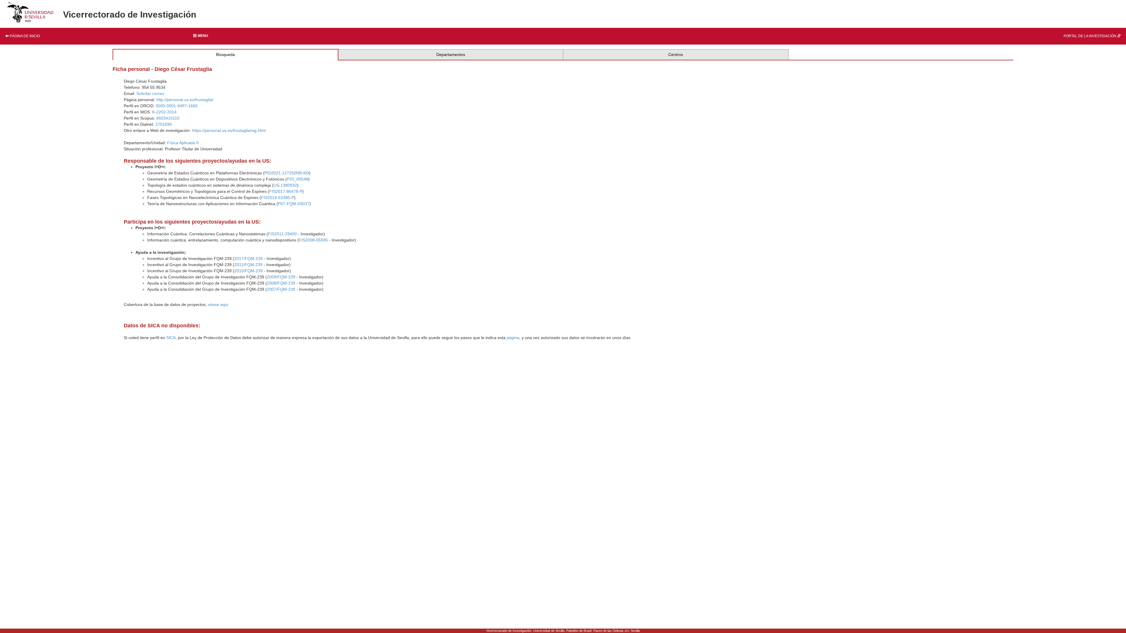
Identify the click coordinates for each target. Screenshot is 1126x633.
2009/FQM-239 (281, 277)
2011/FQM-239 (248, 264)
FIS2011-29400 (282, 234)
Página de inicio (24, 36)
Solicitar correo (150, 93)
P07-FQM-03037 (293, 203)
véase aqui (218, 304)
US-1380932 (285, 185)
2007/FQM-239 (281, 289)
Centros (675, 54)
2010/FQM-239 (248, 270)
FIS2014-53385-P (277, 197)
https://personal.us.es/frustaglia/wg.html (229, 130)
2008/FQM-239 (281, 283)
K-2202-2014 (164, 112)
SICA (171, 337)
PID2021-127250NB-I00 (286, 173)
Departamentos (450, 54)
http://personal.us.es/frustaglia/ (184, 99)
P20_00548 (297, 179)
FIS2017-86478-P (285, 191)
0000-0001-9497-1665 (177, 105)
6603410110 (167, 118)
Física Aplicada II (183, 142)
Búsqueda (225, 54)
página (513, 337)
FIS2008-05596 (313, 240)
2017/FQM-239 (248, 258)
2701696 (163, 124)
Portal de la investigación (1090, 36)
